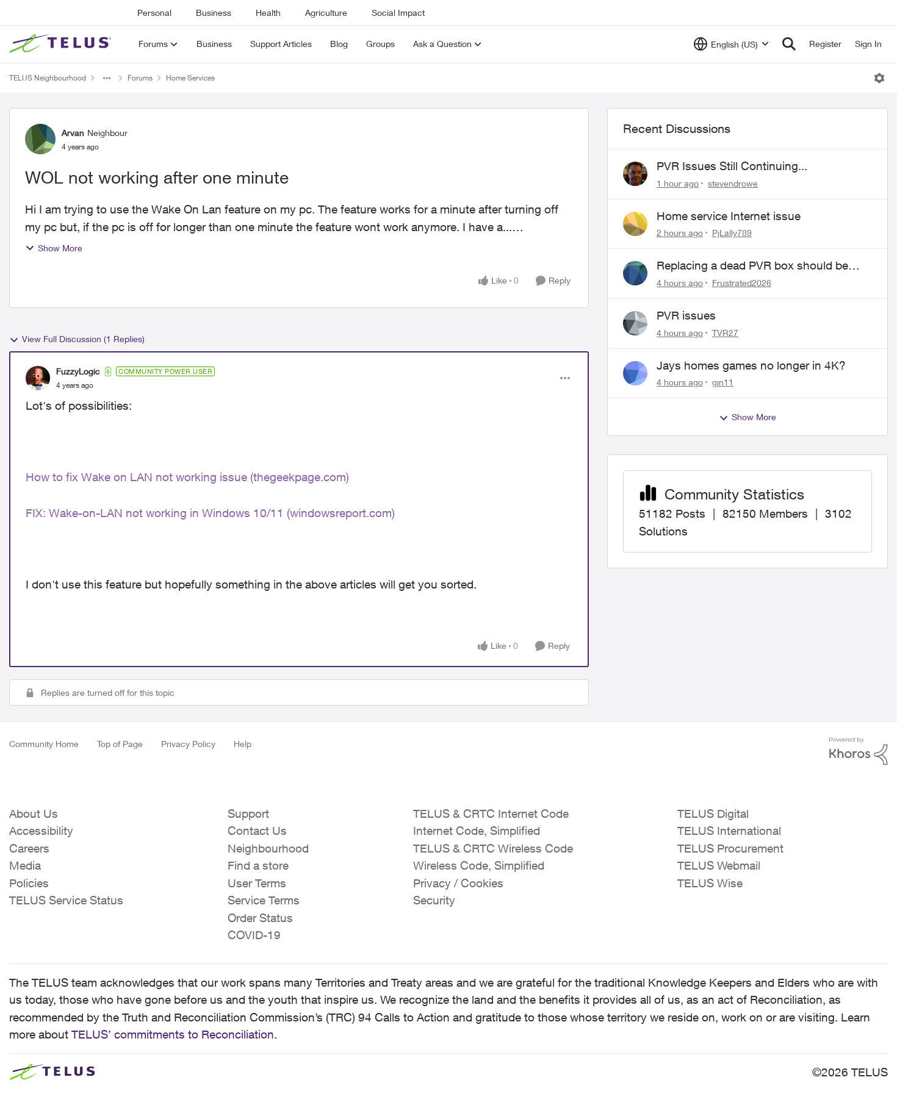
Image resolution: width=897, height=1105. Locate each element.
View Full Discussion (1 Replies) (83, 339)
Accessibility (41, 830)
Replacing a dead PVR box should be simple (752, 266)
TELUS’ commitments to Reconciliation (172, 1034)
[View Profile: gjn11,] (635, 373)
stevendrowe (733, 183)
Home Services (190, 77)
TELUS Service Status (66, 900)
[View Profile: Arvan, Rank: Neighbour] (40, 139)
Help (242, 743)
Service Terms (264, 900)
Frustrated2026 (741, 282)
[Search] (789, 44)
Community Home (44, 743)
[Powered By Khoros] (858, 751)
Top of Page (120, 743)
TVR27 (725, 332)
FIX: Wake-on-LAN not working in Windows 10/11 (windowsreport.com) (210, 513)
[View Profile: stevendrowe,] (635, 174)
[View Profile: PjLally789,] (635, 224)
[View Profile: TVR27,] (635, 323)
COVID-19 (254, 935)
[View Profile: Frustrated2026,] (635, 273)
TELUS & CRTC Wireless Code (493, 848)
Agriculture (326, 12)
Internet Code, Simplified (476, 830)
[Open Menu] (879, 78)
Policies (29, 883)
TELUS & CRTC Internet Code (491, 813)
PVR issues (686, 315)
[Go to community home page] (61, 44)
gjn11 (722, 382)
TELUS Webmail (718, 865)
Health (268, 12)
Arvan (73, 132)
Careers (29, 848)
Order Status (260, 917)
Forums (140, 77)
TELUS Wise (710, 883)
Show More (60, 248)
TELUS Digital (713, 813)
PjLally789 (732, 232)
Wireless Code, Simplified (478, 865)
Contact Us (257, 830)
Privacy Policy (188, 743)
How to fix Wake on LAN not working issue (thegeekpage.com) (187, 477)
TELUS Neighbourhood (47, 77)
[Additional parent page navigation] (106, 78)
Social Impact (398, 12)
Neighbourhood (268, 848)
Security (434, 900)
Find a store (258, 865)
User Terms (257, 883)
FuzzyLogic (78, 371)
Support (248, 813)
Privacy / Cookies (458, 883)
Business (213, 12)
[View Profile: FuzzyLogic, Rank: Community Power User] (38, 378)
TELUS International (729, 830)
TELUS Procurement (730, 848)
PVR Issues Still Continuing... (732, 166)
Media (25, 865)
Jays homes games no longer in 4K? (751, 365)
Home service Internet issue (729, 216)
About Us (33, 813)
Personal (154, 12)
